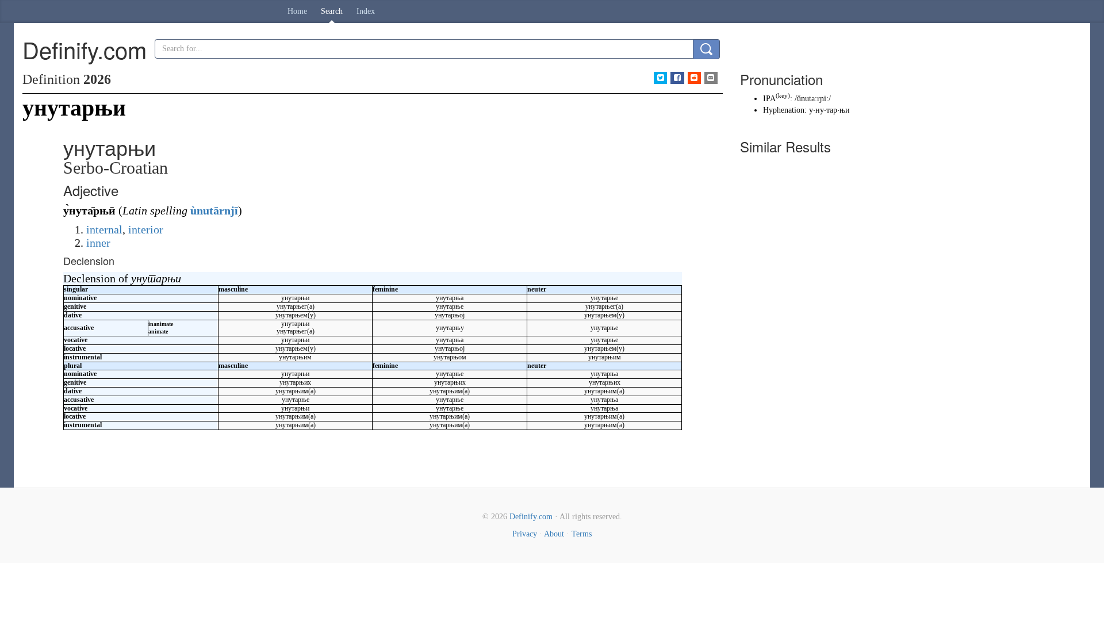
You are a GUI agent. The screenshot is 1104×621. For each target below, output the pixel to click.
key (783, 96)
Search (332, 11)
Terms (582, 534)
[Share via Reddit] (694, 78)
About (554, 534)
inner (98, 242)
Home (297, 11)
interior (145, 229)
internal (104, 229)
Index (365, 11)
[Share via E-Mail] (711, 78)
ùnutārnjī (214, 210)
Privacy (524, 534)
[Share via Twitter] (660, 78)
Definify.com (531, 516)
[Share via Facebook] (677, 78)
